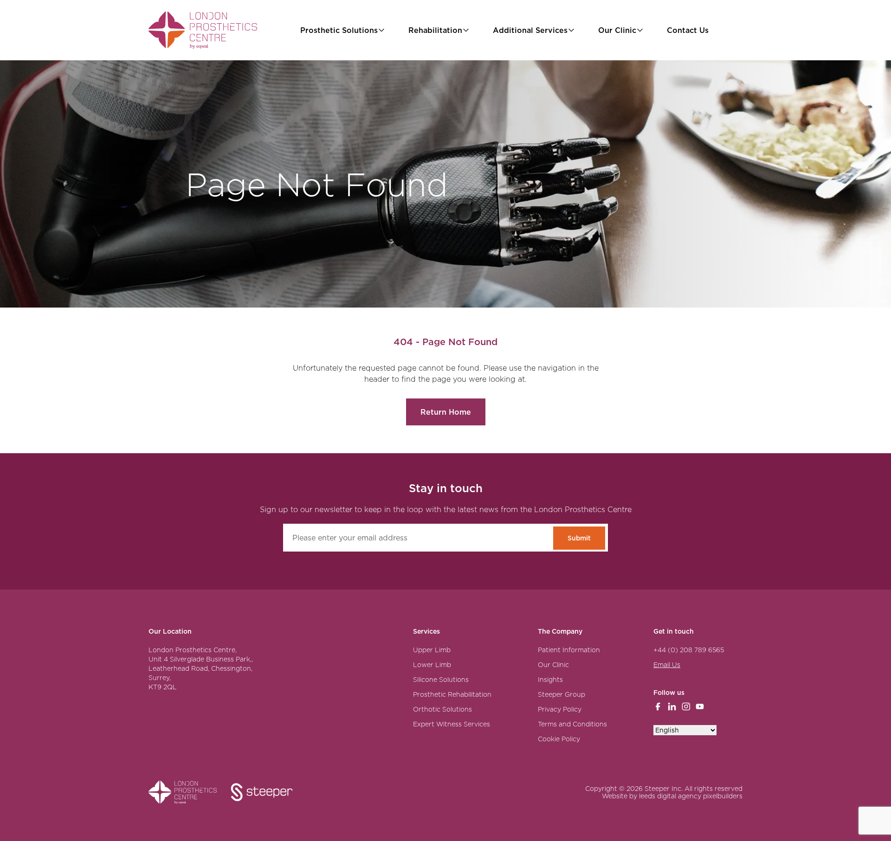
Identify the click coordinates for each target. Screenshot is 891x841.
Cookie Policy (559, 739)
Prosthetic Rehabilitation (452, 694)
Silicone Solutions (441, 679)
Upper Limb (432, 650)
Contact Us (688, 30)
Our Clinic (617, 30)
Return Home (445, 412)
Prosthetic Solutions (339, 30)
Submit (579, 538)
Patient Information (569, 650)
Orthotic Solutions (442, 709)
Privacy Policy (559, 709)
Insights (550, 679)
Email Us (666, 664)
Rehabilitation (435, 30)
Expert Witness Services (451, 724)
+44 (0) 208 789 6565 (688, 650)
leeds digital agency (670, 796)
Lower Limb (432, 664)
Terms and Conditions (572, 724)
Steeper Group (561, 694)
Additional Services (530, 30)
